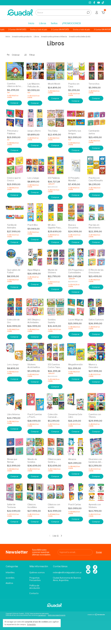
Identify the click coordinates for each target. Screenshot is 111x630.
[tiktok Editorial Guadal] (103, 2)
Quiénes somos (37, 572)
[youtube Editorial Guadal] (98, 2)
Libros (42, 23)
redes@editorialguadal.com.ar (67, 572)
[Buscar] (88, 12)
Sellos (54, 23)
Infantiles (10, 572)
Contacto (34, 593)
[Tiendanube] (96, 614)
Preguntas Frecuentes (35, 579)
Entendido (31, 624)
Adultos (9, 583)
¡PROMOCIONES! (71, 23)
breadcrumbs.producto (22, 37)
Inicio (31, 23)
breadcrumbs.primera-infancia (54, 37)
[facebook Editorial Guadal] (94, 2)
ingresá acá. (42, 615)
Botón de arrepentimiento (56, 615)
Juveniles (10, 578)
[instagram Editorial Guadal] (90, 2)
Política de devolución (34, 586)
